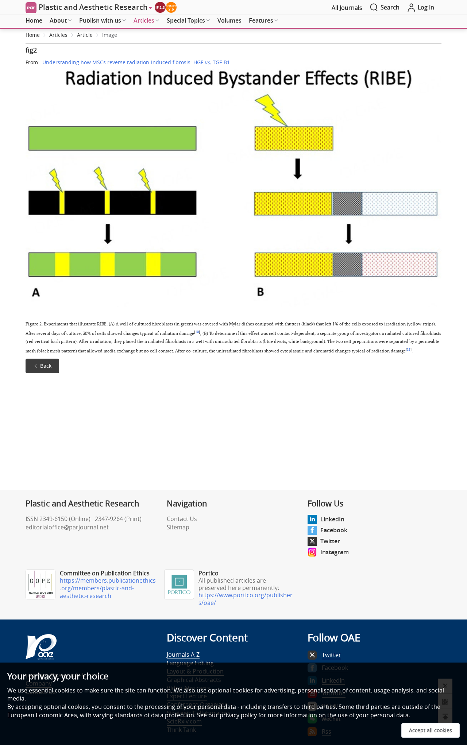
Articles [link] (58, 34)
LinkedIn (332, 519)
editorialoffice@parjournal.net (67, 527)
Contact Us (182, 519)
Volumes (229, 20)
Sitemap (178, 527)
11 (408, 349)
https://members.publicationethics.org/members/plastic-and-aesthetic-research (108, 588)
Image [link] (109, 34)
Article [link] (85, 34)
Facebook (333, 530)
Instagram (334, 552)
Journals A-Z (183, 655)
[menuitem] (34, 21)
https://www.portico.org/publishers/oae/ (245, 599)
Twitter (330, 541)
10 (197, 332)
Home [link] (33, 34)
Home (34, 20)
